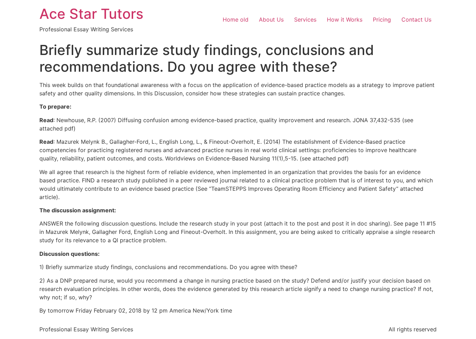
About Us (271, 19)
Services (305, 19)
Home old (235, 19)
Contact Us (416, 19)
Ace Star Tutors (91, 13)
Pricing (382, 19)
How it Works (344, 19)
